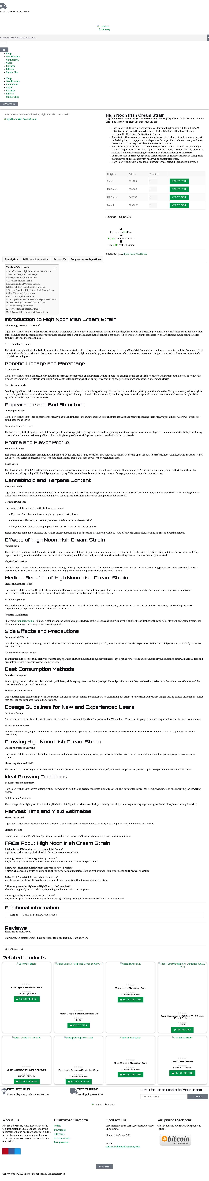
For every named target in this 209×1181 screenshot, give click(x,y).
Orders (57, 1125)
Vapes (9, 63)
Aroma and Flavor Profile (20, 281)
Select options (28, 999)
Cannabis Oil (12, 59)
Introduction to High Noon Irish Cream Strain (29, 271)
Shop (9, 53)
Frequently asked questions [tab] (86, 259)
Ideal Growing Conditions (21, 306)
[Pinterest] (5, 1151)
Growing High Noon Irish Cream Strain (27, 303)
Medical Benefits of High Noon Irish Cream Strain (31, 290)
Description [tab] (11, 259)
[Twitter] (18, 1151)
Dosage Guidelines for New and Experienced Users (32, 299)
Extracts (10, 66)
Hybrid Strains (32, 114)
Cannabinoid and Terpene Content (24, 284)
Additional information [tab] (36, 259)
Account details (62, 1138)
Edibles (10, 69)
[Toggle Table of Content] (53, 268)
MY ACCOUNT (7, 19)
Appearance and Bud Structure (22, 278)
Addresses (59, 1134)
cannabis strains (25, 621)
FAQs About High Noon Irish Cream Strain (28, 312)
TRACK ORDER (25, 19)
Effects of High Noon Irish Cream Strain (26, 287)
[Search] (208, 38)
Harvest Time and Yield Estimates (25, 309)
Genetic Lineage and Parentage (22, 274)
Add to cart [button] (80, 1025)
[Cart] (3, 42)
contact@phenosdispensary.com (123, 1146)
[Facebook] (11, 1151)
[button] (104, 1166)
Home (6, 114)
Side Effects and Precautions (21, 293)
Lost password (61, 1142)
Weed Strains (13, 56)
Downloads (60, 1130)
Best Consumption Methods (21, 296)
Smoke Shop (12, 72)
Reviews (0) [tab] (60, 259)
